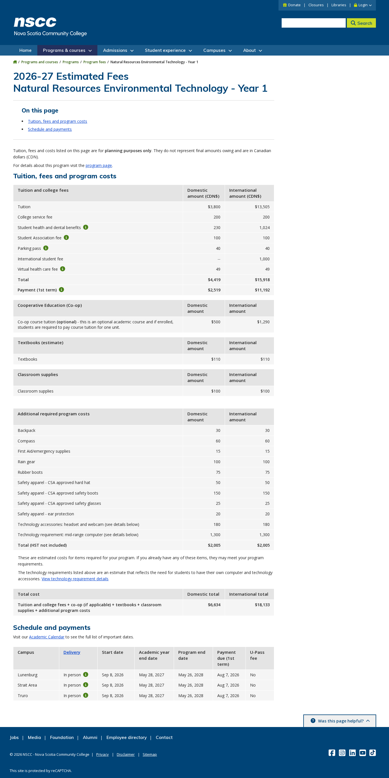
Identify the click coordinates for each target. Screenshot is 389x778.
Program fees (94, 62)
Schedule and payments (50, 129)
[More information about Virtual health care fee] (62, 269)
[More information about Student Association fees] (66, 238)
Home (25, 50)
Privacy (102, 754)
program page (99, 165)
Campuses (214, 50)
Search (364, 23)
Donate (294, 5)
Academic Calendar (46, 637)
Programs (71, 62)
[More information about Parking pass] (45, 248)
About (249, 50)
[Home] (15, 62)
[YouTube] (363, 752)
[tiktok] (373, 752)
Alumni (90, 737)
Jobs (14, 737)
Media (34, 737)
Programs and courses (39, 62)
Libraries (338, 5)
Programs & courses (64, 50)
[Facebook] (332, 752)
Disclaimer (126, 754)
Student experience (165, 50)
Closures (316, 5)
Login (363, 5)
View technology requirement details (75, 578)
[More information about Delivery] (85, 674)
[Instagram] (343, 752)
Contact (164, 737)
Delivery (72, 652)
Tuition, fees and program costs (57, 121)
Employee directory (127, 737)
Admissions (115, 50)
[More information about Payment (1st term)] (61, 290)
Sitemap (150, 754)
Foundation (62, 737)
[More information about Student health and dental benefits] (85, 227)
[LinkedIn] (353, 752)
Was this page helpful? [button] (341, 721)
